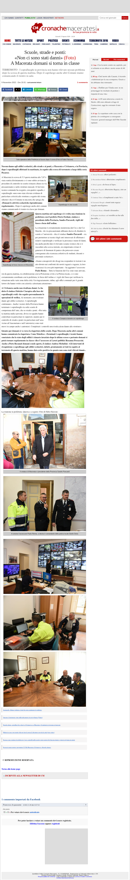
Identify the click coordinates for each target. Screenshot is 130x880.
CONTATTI (19, 18)
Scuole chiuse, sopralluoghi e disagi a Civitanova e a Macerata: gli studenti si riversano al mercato (31, 725)
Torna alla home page (11, 768)
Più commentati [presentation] (119, 59)
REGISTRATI (48, 18)
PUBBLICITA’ (30, 18)
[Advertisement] (66, 846)
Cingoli (122, 44)
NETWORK (59, 18)
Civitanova (27, 44)
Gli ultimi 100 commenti (108, 239)
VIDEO (115, 40)
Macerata (17, 44)
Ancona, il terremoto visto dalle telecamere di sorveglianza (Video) (23, 717)
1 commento (82, 82)
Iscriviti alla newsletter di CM (24, 775)
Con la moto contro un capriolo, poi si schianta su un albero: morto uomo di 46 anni (108, 68)
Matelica (113, 44)
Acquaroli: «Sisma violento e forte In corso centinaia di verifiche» (22, 710)
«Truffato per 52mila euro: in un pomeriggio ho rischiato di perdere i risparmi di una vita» (107, 90)
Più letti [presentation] (95, 59)
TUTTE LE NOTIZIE (24, 40)
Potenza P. (66, 44)
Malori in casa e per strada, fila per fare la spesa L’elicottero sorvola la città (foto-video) (28, 732)
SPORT (40, 40)
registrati (56, 823)
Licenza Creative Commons (83, 876)
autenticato (34, 812)
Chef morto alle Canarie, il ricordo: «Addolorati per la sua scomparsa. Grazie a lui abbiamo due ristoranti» (108, 79)
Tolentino (56, 44)
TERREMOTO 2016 (98, 40)
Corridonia (87, 44)
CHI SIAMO (9, 18)
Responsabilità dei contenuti (46, 876)
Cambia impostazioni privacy (65, 878)
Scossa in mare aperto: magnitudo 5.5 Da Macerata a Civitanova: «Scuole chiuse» (27, 747)
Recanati (36, 44)
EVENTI (65, 40)
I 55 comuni (7, 44)
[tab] (95, 59)
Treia (96, 44)
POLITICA (53, 40)
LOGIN (39, 18)
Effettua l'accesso (37, 823)
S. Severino (76, 44)
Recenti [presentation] (106, 59)
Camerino (104, 44)
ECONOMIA (79, 40)
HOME (7, 40)
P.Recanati (46, 44)
